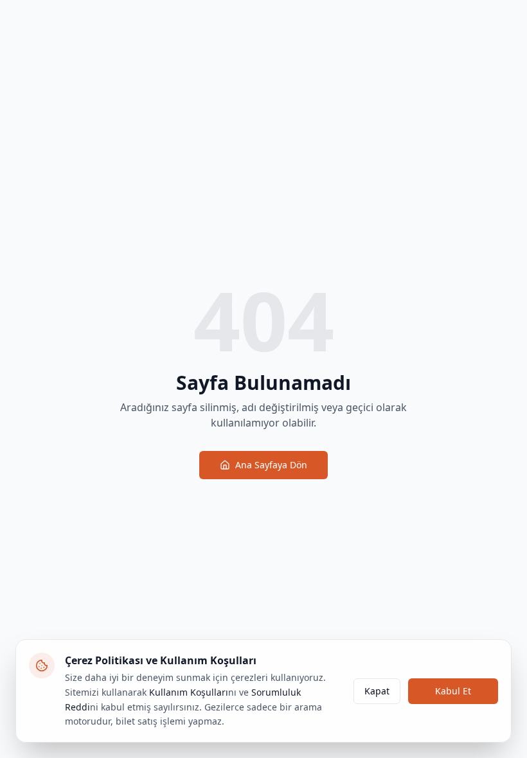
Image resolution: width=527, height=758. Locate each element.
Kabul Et (453, 691)
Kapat (376, 691)
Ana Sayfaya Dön (271, 465)
